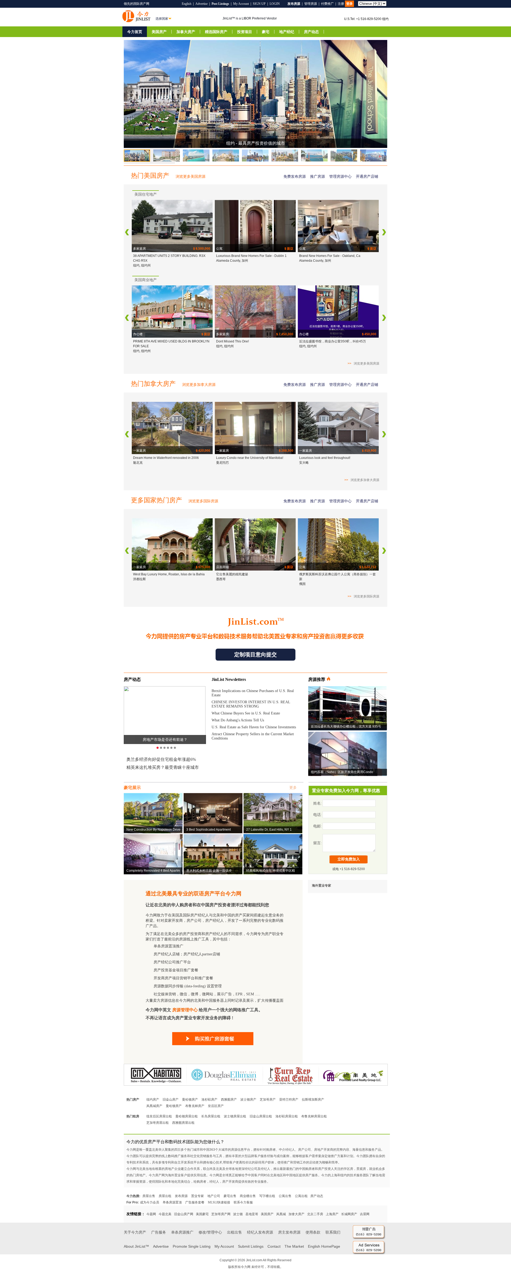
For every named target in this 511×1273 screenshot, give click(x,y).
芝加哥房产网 (220, 1214)
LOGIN (275, 4)
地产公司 (213, 1196)
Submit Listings (250, 1246)
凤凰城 (281, 1214)
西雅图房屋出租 (183, 1123)
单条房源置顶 (172, 1202)
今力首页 (134, 32)
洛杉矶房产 (209, 1099)
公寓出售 (285, 1196)
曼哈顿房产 (190, 1099)
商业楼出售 (248, 1196)
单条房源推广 (182, 1232)
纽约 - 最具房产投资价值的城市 (255, 143)
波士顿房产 (248, 1099)
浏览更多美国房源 (190, 177)
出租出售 (234, 1232)
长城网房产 (349, 1214)
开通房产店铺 (367, 177)
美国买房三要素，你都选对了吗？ (165, 739)
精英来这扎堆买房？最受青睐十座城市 (162, 767)
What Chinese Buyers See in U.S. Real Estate (246, 713)
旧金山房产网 (183, 1214)
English (186, 4)
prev (127, 232)
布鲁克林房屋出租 (314, 1116)
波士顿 (238, 1214)
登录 (349, 4)
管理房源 (310, 4)
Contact (274, 1246)
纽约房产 (152, 1099)
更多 (293, 788)
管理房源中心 (340, 177)
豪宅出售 (230, 1196)
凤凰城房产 (154, 1106)
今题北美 (165, 1214)
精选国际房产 (216, 32)
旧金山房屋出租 (261, 1116)
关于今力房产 (135, 1232)
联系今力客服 (243, 1202)
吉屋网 (364, 1214)
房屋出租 (165, 1196)
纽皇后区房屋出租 (159, 1116)
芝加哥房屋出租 (157, 1123)
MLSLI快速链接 (219, 1202)
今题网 (151, 1214)
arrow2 (384, 232)
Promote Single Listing (192, 1246)
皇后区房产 (216, 1106)
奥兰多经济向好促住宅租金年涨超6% (161, 759)
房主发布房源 (289, 1232)
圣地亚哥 (251, 1214)
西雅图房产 (229, 1099)
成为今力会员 (149, 1202)
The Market (294, 1246)
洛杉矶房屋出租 (286, 1116)
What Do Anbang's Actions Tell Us (238, 720)
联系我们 (332, 1232)
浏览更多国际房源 (203, 501)
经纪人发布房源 (260, 1232)
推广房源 (317, 177)
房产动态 (311, 32)
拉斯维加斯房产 (313, 1099)
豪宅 (265, 32)
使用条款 (313, 1232)
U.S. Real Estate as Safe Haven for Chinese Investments (254, 727)
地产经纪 (286, 32)
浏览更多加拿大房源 (199, 385)
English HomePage (324, 1246)
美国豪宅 (202, 1214)
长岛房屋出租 (210, 1116)
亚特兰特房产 (288, 1099)
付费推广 (327, 4)
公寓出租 (301, 1196)
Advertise (201, 4)
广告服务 (158, 1232)
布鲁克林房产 (194, 1106)
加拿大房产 (185, 32)
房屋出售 (148, 1196)
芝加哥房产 (268, 1099)
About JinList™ (136, 1246)
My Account (241, 4)
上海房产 (332, 1214)
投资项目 (244, 32)
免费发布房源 (294, 177)
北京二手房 (315, 1214)
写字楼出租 (267, 1196)
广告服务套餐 (194, 1202)
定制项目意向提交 (255, 654)
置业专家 (197, 1196)
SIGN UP (259, 4)
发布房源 (181, 1196)
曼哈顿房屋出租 (186, 1116)
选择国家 (161, 19)
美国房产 (159, 32)
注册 (341, 4)
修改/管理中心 (210, 1232)
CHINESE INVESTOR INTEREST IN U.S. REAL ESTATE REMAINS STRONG (251, 704)
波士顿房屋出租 (235, 1116)
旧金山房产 (171, 1099)
